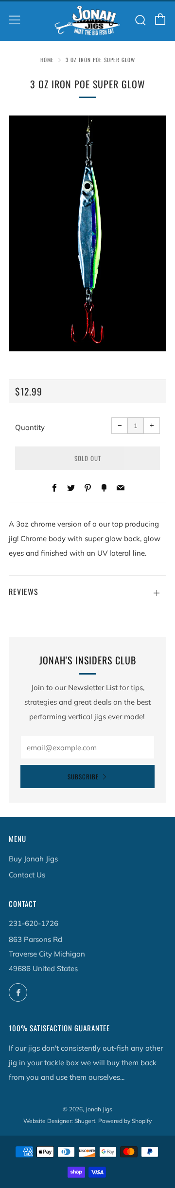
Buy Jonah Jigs (33, 858)
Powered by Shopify (125, 1120)
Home (47, 60)
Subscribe (83, 776)
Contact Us (27, 874)
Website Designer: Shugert (59, 1120)
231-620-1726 (33, 923)
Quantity (30, 427)
